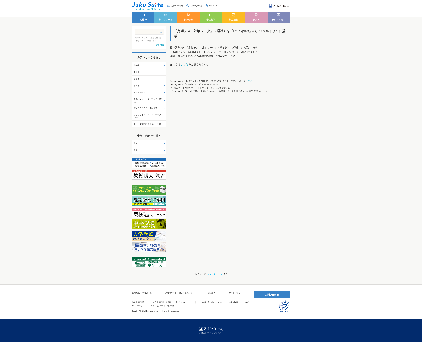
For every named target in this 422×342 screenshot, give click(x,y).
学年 (135, 143)
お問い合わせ (272, 294)
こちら (184, 64)
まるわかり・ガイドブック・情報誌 (148, 100)
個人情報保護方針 (139, 302)
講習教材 (137, 86)
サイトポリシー (138, 306)
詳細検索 (160, 45)
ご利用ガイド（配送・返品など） (180, 293)
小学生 (136, 65)
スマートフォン (214, 274)
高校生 (136, 79)
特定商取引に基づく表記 (239, 302)
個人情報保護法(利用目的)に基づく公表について (172, 302)
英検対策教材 (139, 92)
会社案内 (212, 293)
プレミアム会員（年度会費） (146, 108)
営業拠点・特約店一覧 (142, 293)
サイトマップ (235, 293)
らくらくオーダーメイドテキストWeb (148, 116)
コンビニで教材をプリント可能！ (148, 124)
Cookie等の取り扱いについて (210, 302)
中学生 (136, 72)
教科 (135, 150)
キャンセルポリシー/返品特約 (163, 306)
